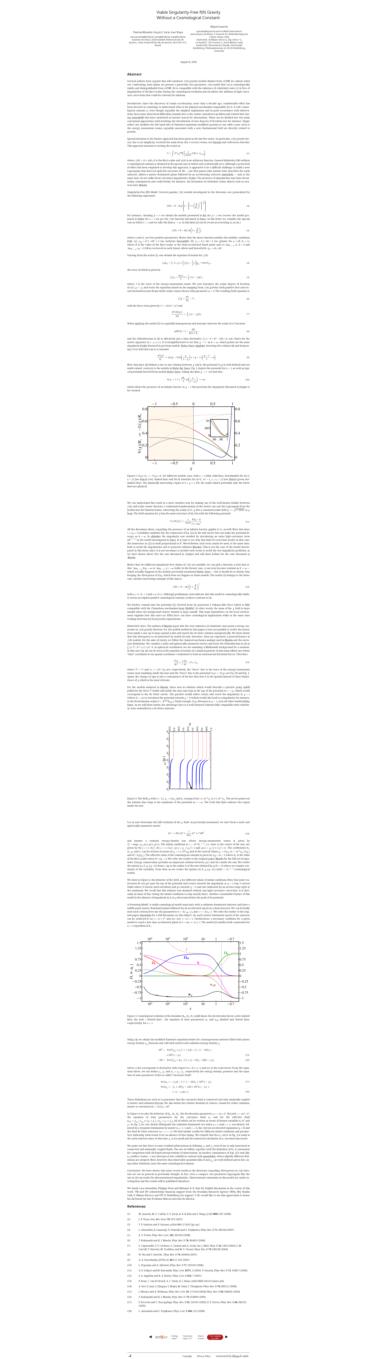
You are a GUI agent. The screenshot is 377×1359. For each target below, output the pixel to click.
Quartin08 (137, 117)
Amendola (227, 174)
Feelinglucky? (174, 1337)
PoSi (129, 241)
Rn (204, 215)
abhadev (156, 536)
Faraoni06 (182, 241)
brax (130, 513)
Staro (203, 219)
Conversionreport (187, 1337)
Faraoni (217, 142)
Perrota (158, 1103)
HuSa (141, 219)
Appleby (200, 345)
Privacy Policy (204, 1356)
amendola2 (209, 1156)
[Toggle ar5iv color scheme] (130, 1355)
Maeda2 (197, 547)
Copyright (187, 1356)
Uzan (245, 121)
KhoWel (189, 608)
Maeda (143, 185)
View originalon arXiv (215, 1337)
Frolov (192, 178)
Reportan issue (201, 1337)
